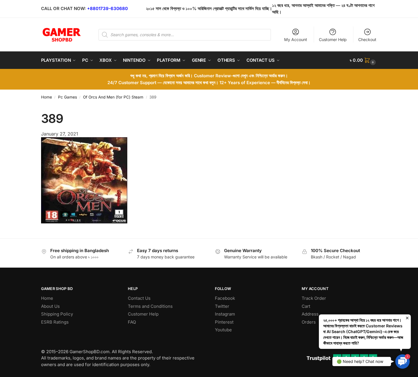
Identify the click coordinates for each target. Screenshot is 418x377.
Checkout (367, 39)
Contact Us (139, 298)
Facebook (225, 298)
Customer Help (333, 39)
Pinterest (224, 322)
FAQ (132, 322)
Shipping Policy (57, 314)
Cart (306, 306)
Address (310, 314)
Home (46, 97)
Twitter (222, 306)
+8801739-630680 (107, 8)
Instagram (225, 314)
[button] (363, 60)
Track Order (314, 298)
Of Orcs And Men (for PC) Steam (113, 97)
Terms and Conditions (150, 306)
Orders (309, 322)
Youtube (223, 329)
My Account (295, 39)
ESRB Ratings (55, 322)
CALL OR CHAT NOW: (63, 8)
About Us (50, 306)
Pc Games (67, 97)
